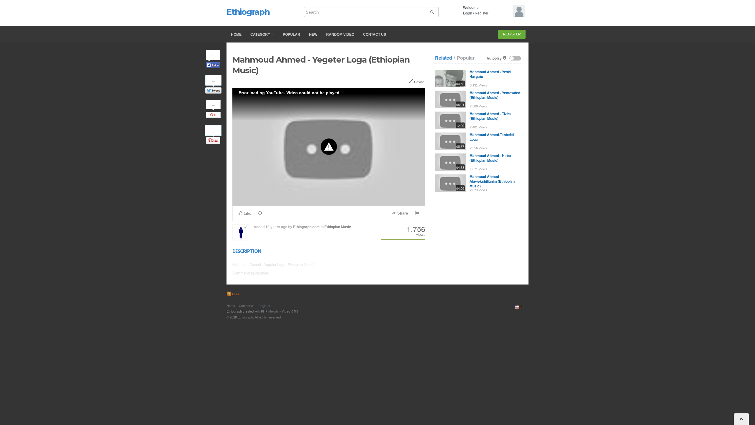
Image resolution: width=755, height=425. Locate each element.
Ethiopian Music (337, 227)
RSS (235, 294)
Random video (340, 34)
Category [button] (260, 34)
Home (236, 34)
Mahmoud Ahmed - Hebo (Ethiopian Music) (490, 158)
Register (481, 13)
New (313, 34)
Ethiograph (248, 12)
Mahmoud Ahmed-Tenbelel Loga (492, 137)
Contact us (374, 34)
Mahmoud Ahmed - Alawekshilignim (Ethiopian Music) (492, 181)
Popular (291, 34)
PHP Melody (270, 311)
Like (246, 213)
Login (467, 13)
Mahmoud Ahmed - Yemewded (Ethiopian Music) (495, 95)
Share (402, 213)
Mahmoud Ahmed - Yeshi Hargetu (490, 74)
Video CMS (290, 311)
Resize (418, 81)
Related (443, 58)
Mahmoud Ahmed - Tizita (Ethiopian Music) (490, 116)
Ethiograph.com (306, 227)
